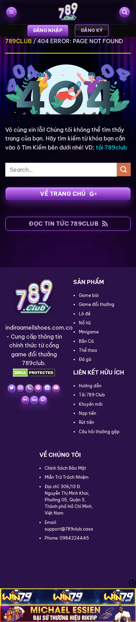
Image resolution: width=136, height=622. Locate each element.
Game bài (89, 295)
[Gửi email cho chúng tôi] (20, 388)
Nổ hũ (85, 322)
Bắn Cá (86, 341)
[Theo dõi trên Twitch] (43, 400)
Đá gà (85, 359)
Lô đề (84, 313)
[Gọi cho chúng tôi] (29, 388)
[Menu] (11, 12)
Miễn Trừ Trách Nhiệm (67, 477)
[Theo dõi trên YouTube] (56, 388)
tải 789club (111, 147)
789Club (18, 41)
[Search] (124, 12)
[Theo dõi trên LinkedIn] (47, 388)
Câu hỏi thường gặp (99, 431)
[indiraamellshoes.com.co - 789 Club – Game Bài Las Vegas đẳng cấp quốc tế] (68, 12)
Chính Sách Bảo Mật (65, 468)
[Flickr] (25, 400)
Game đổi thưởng (96, 304)
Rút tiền (86, 422)
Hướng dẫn (90, 385)
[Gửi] (124, 169)
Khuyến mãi (91, 404)
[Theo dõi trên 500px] (34, 400)
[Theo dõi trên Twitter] (12, 388)
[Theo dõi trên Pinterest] (38, 388)
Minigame (89, 331)
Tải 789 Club (92, 394)
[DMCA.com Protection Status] (34, 372)
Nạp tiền (87, 413)
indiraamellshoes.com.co (39, 327)
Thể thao (88, 350)
